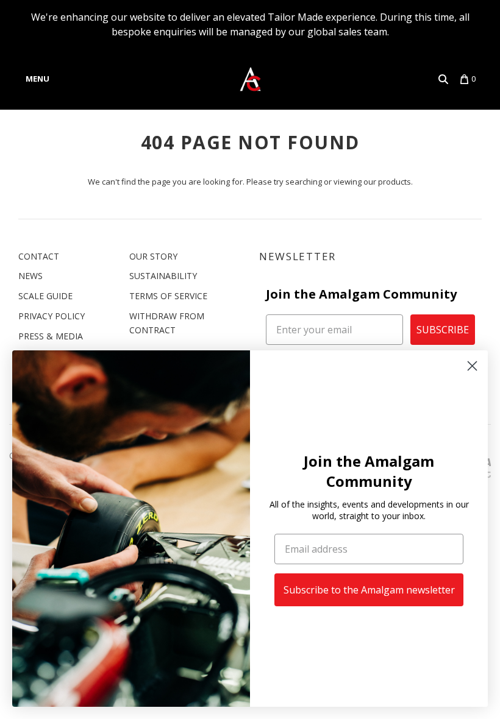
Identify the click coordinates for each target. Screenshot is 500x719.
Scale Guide (45, 296)
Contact (38, 256)
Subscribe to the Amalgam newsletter (369, 590)
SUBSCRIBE (442, 329)
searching (303, 181)
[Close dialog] (472, 366)
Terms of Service (168, 296)
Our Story (153, 256)
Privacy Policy (51, 316)
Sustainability (163, 276)
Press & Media (50, 336)
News (30, 276)
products (394, 181)
